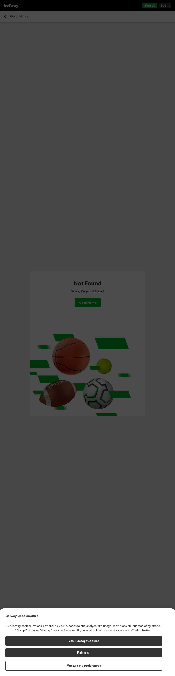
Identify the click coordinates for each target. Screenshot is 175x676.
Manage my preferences (84, 665)
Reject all (83, 652)
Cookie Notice (141, 630)
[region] (87, 642)
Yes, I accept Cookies (84, 641)
